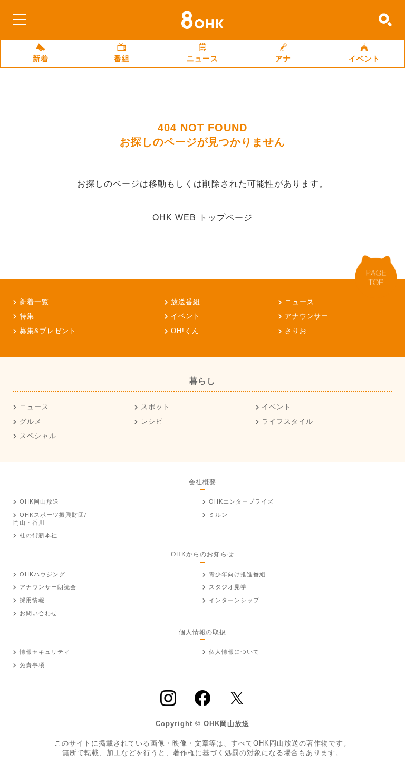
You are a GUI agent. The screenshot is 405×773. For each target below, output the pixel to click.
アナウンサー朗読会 (48, 587)
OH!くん (185, 331)
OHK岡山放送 (39, 501)
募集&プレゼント (48, 331)
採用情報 (32, 600)
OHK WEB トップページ (202, 217)
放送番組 (185, 302)
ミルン (218, 514)
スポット (155, 407)
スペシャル (38, 436)
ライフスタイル (287, 422)
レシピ (152, 422)
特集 (27, 316)
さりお (296, 331)
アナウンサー (307, 316)
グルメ (31, 422)
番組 (122, 58)
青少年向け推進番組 (237, 574)
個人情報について (234, 652)
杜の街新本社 (38, 535)
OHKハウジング (42, 574)
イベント (364, 58)
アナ (283, 58)
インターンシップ (234, 600)
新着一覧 (34, 302)
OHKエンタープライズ (241, 501)
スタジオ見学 (228, 587)
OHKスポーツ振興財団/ (49, 518)
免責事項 (32, 665)
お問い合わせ (38, 613)
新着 (41, 58)
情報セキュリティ (45, 652)
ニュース (202, 58)
